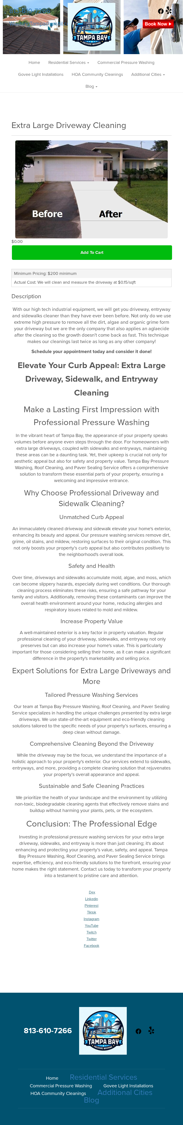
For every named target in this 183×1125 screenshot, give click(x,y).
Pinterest (91, 906)
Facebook (91, 946)
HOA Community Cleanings (97, 74)
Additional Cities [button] (147, 74)
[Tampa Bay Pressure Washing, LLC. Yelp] (169, 12)
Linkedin (91, 899)
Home (34, 62)
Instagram (91, 919)
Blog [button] (90, 86)
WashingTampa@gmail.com (41, 24)
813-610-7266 (29, 11)
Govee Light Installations (40, 74)
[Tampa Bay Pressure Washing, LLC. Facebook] (161, 12)
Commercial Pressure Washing (125, 62)
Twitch (91, 932)
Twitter (91, 939)
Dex (92, 892)
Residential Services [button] (67, 62)
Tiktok (91, 912)
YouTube (91, 926)
